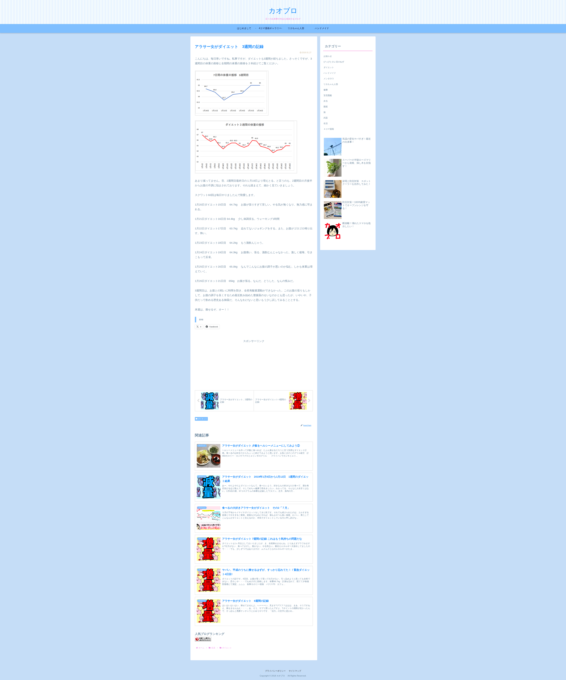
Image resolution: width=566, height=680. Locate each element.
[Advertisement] (254, 364)
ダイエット (202, 419)
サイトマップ (295, 671)
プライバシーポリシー (275, 671)
